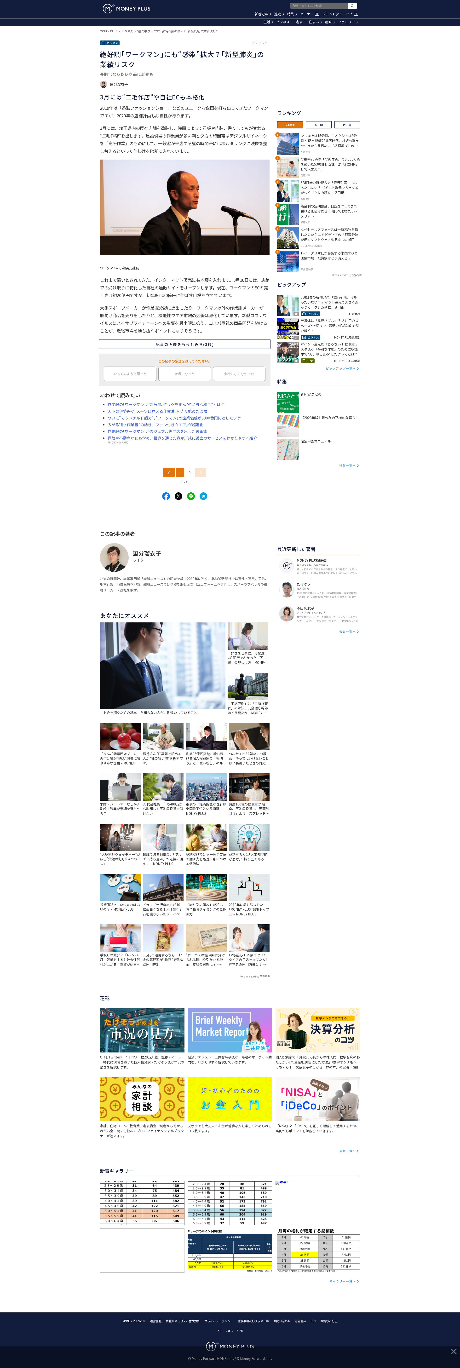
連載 (277, 13)
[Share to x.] (178, 496)
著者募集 (300, 1321)
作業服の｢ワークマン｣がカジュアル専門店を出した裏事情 (157, 431)
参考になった (185, 374)
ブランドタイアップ (339, 13)
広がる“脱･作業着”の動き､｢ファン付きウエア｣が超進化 (155, 424)
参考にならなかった (239, 374)
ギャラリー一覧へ (342, 1281)
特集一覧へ (347, 465)
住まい (314, 21)
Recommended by (249, 976)
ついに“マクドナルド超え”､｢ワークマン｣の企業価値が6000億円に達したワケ (174, 418)
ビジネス (283, 21)
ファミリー (346, 21)
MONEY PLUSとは (134, 1321)
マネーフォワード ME (230, 1330)
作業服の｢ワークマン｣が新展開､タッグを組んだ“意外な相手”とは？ (166, 404)
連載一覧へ (347, 1151)
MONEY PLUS (108, 31)
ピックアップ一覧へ (341, 368)
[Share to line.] (191, 496)
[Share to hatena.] (203, 496)
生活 (266, 21)
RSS (313, 1321)
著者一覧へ (347, 631)
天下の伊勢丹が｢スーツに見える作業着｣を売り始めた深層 (157, 411)
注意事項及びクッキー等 (253, 1321)
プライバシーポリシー (218, 1321)
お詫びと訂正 (329, 1321)
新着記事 (261, 13)
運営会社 (155, 1321)
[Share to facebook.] (166, 496)
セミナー (309, 13)
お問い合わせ (282, 1321)
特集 (290, 13)
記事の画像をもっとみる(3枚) (185, 344)
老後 (299, 21)
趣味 (328, 21)
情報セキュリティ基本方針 (183, 1321)
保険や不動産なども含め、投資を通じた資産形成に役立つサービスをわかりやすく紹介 (182, 438)
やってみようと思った (130, 374)
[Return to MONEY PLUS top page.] (126, 8)
